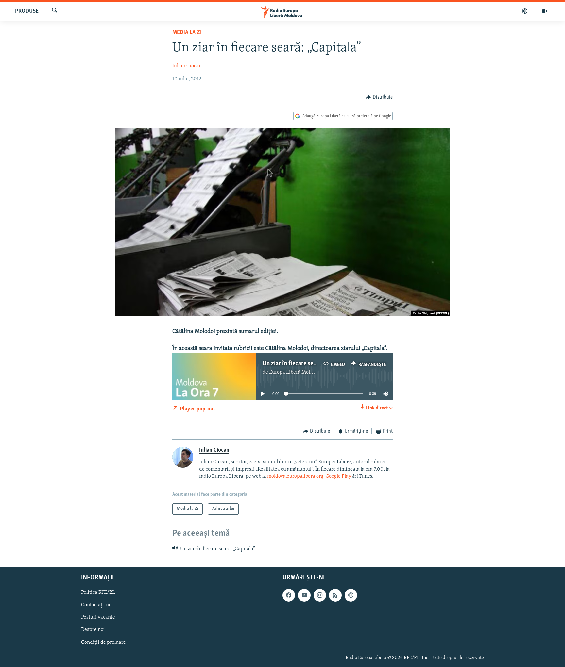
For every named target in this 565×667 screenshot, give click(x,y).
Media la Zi (187, 33)
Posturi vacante (98, 617)
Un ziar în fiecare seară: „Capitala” (307, 363)
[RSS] (335, 595)
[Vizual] (545, 11)
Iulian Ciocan (187, 66)
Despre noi (93, 629)
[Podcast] (525, 11)
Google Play (338, 476)
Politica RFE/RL (98, 592)
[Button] (379, 97)
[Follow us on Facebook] (288, 595)
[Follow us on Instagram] (320, 595)
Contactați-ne (96, 605)
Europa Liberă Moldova (294, 372)
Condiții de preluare (103, 642)
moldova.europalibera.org (295, 476)
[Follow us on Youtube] (304, 595)
